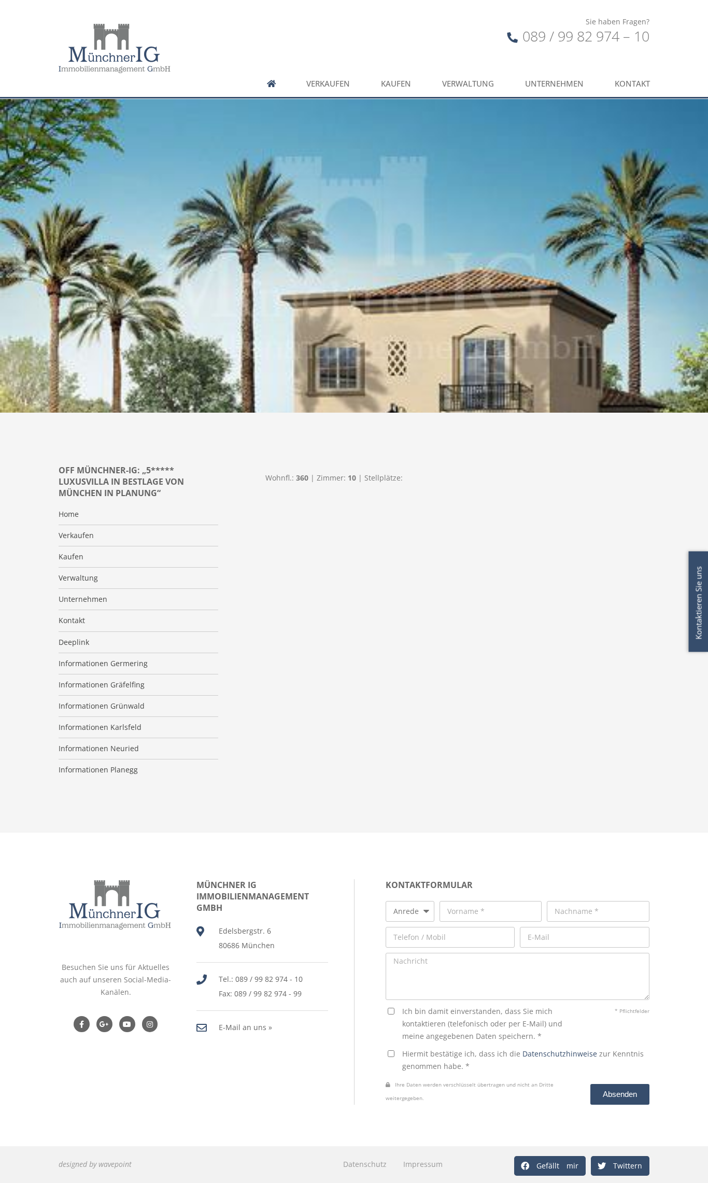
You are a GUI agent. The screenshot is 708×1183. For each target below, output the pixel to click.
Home (69, 514)
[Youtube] (127, 1024)
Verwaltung (468, 83)
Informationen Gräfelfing (102, 685)
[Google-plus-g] (104, 1024)
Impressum (423, 1164)
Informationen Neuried (99, 748)
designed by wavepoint (95, 1164)
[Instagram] (150, 1024)
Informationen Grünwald (102, 706)
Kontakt (632, 83)
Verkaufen (328, 83)
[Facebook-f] (82, 1024)
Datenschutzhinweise (559, 1054)
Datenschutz (365, 1164)
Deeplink (74, 642)
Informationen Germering (103, 663)
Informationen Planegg (98, 770)
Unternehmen (554, 83)
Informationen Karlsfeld (100, 727)
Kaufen (396, 83)
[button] (550, 1166)
